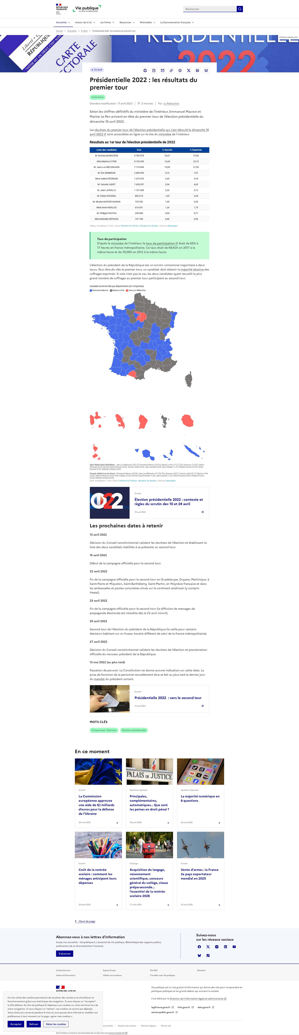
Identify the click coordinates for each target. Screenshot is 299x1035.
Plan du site (166, 1025)
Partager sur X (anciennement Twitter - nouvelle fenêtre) (189, 70)
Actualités (61, 22)
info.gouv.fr (184, 1007)
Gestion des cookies (127, 1025)
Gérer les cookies (56, 1024)
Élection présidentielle (134, 730)
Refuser (33, 1024)
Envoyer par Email (162, 70)
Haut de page (86, 921)
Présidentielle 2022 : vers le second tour (168, 697)
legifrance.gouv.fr (161, 1007)
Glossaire (201, 970)
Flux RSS (153, 970)
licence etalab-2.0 (116, 1033)
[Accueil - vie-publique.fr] (87, 9)
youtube (234, 947)
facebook (199, 947)
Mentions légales (148, 1025)
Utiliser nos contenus (112, 975)
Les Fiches (105, 22)
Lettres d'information (65, 975)
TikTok (208, 955)
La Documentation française (175, 22)
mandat (99, 679)
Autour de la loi (83, 22)
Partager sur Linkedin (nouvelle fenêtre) (197, 70)
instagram (217, 947)
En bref (98, 69)
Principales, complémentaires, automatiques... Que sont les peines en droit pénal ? (149, 803)
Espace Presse (109, 970)
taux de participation (160, 243)
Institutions (98, 97)
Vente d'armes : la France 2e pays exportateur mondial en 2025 (199, 874)
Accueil (59, 31)
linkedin (225, 947)
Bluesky (199, 955)
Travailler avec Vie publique (162, 975)
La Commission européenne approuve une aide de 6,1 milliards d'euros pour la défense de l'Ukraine (96, 805)
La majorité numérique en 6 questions (200, 798)
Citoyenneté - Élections (104, 730)
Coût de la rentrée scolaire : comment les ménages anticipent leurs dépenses (97, 876)
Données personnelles (103, 1025)
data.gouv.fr (204, 1007)
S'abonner (65, 953)
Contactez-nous (63, 970)
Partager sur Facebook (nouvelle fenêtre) (180, 70)
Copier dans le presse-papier (171, 70)
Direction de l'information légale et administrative (196, 998)
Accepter (15, 1024)
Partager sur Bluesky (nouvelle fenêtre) (206, 70)
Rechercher (240, 9)
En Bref (84, 31)
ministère (165, 134)
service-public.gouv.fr (163, 1012)
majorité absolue (192, 269)
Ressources (125, 22)
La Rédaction (171, 103)
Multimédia (146, 22)
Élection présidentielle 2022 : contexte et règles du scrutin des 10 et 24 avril (169, 502)
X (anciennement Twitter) (208, 947)
